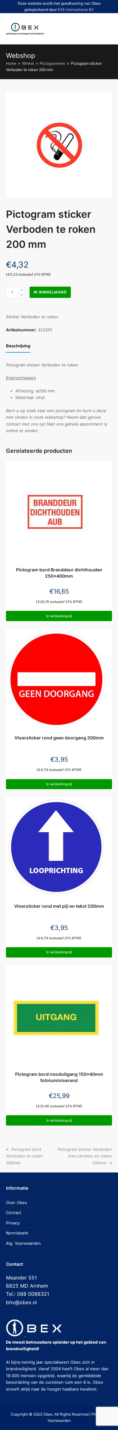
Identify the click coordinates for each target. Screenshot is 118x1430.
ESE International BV (76, 9)
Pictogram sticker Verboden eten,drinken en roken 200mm (85, 1156)
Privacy (13, 1222)
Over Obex (16, 1202)
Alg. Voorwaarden (23, 1243)
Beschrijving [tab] (18, 345)
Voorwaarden (59, 1420)
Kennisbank (17, 1232)
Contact (13, 1212)
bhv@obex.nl (21, 1302)
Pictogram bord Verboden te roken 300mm (24, 1156)
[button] (84, 28)
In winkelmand (50, 292)
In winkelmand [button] (59, 616)
